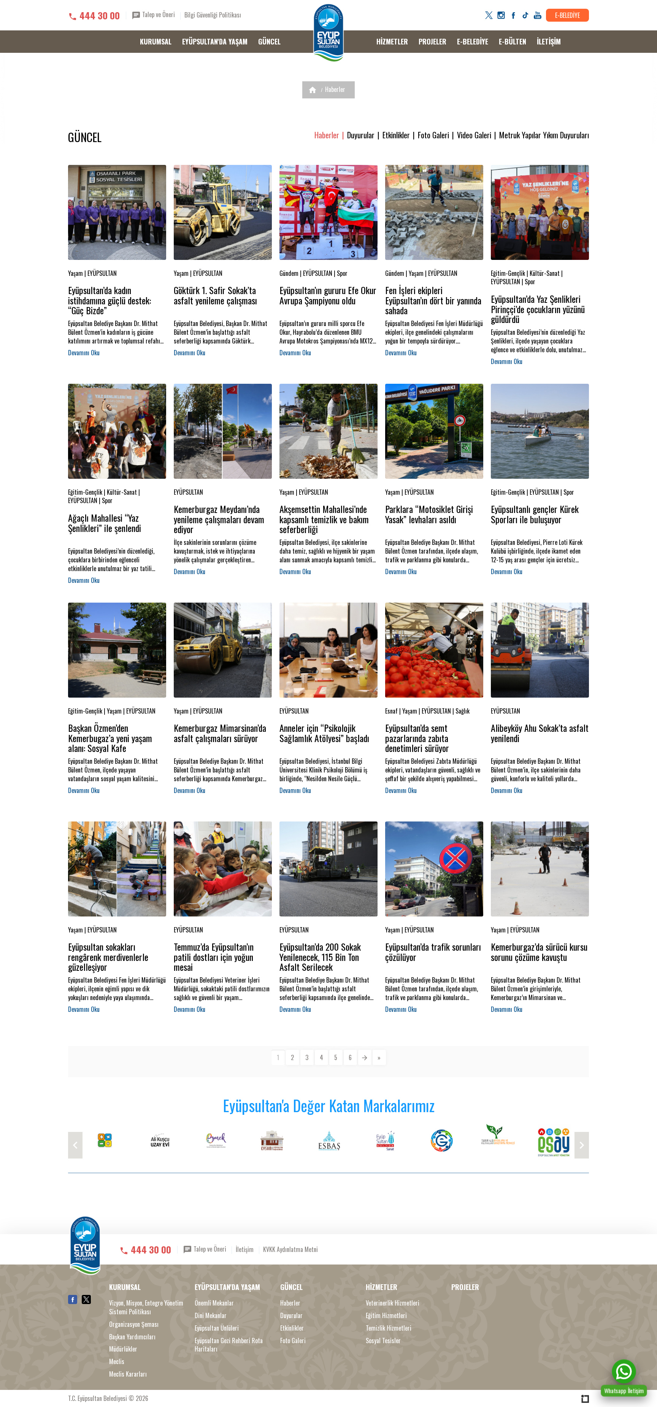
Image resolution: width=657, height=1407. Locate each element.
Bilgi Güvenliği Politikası (212, 14)
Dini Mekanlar (211, 1315)
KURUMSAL (155, 41)
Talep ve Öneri (158, 14)
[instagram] (501, 15)
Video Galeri (474, 135)
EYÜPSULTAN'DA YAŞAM (215, 41)
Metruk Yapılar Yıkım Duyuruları (544, 135)
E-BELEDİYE (567, 15)
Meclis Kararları (128, 1374)
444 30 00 (99, 15)
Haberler (335, 89)
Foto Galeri (433, 135)
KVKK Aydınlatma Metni (290, 1249)
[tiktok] (525, 15)
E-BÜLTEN (512, 41)
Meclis (116, 1361)
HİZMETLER (392, 41)
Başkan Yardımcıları (132, 1337)
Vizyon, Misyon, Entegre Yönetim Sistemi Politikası (146, 1307)
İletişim (245, 1249)
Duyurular (361, 135)
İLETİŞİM (549, 41)
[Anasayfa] (312, 89)
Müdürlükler (123, 1349)
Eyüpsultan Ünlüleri (217, 1328)
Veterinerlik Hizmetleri (392, 1303)
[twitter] (489, 15)
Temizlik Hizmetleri (388, 1328)
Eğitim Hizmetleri (386, 1315)
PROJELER (432, 41)
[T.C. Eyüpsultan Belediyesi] (328, 33)
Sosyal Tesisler (383, 1340)
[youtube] (537, 15)
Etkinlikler (396, 135)
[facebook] (513, 15)
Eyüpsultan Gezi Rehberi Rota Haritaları (229, 1345)
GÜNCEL (269, 41)
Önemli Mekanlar (214, 1303)
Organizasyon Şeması (134, 1324)
